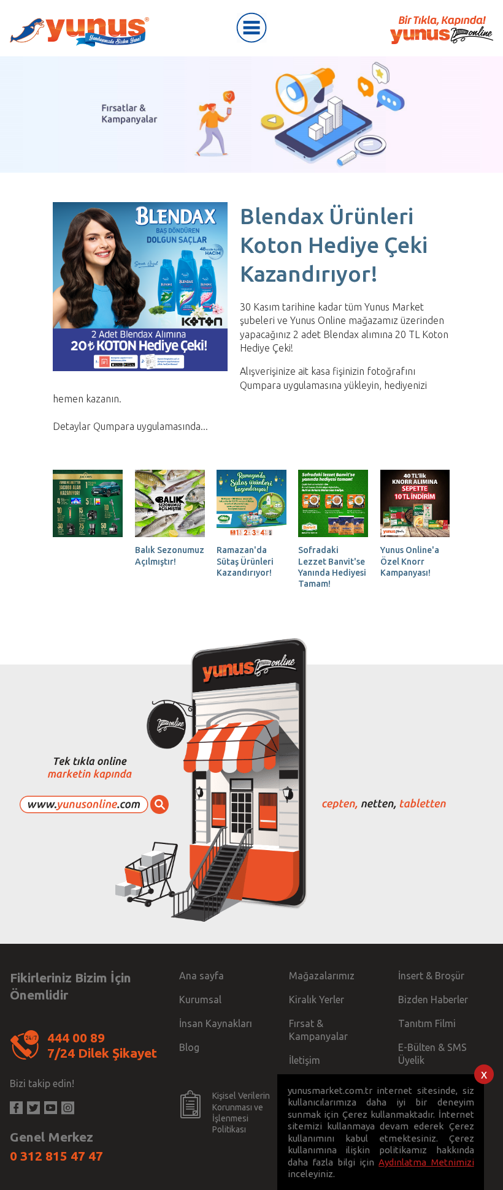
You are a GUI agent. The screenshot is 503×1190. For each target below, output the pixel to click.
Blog (189, 1047)
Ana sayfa (201, 975)
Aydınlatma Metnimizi (426, 1162)
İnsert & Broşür (431, 975)
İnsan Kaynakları (215, 1023)
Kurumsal (200, 999)
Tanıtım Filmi (427, 1023)
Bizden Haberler (433, 999)
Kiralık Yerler (316, 999)
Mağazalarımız (322, 975)
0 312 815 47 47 (56, 1155)
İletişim (304, 1060)
